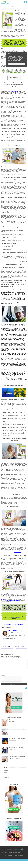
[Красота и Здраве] (5, 4)
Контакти (16, 849)
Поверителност (9, 849)
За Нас (21, 849)
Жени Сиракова (12, 630)
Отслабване (7, 774)
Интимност (6, 777)
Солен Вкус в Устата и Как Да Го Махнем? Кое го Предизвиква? (20, 649)
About (3, 627)
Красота (6, 770)
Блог (24, 848)
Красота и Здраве (20, 632)
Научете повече (17, 60)
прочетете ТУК (17, 552)
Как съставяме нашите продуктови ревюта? (14, 624)
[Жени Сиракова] (5, 635)
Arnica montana (14, 91)
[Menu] (25, 2)
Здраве (5, 772)
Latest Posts (8, 627)
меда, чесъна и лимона (13, 600)
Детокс (5, 775)
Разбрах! (16, 63)
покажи (17, 77)
